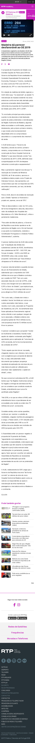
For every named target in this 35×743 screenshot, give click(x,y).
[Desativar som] (7, 741)
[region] (17, 371)
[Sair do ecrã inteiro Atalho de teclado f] (32, 741)
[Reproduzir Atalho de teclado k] (3, 741)
